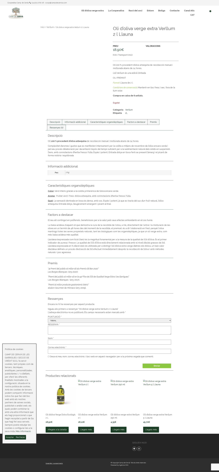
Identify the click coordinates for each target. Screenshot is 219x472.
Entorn (150, 10)
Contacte (175, 10)
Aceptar (10, 437)
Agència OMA (123, 465)
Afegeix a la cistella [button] (57, 429)
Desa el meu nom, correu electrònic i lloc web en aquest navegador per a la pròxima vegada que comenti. (101, 357)
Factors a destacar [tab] (136, 122)
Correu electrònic (57, 347)
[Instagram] (139, 449)
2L (126, 113)
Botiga (161, 10)
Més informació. (23, 431)
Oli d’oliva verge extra (92, 10)
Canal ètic (189, 10)
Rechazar (20, 437)
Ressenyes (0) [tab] (56, 127)
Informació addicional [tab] (75, 122)
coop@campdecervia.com (56, 3)
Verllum (50, 27)
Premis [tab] (153, 122)
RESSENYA (54, 324)
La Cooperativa (116, 10)
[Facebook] (134, 449)
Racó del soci (135, 10)
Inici (42, 27)
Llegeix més (86, 429)
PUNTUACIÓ (55, 317)
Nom (51, 338)
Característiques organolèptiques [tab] (106, 122)
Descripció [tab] (55, 122)
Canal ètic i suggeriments (54, 463)
